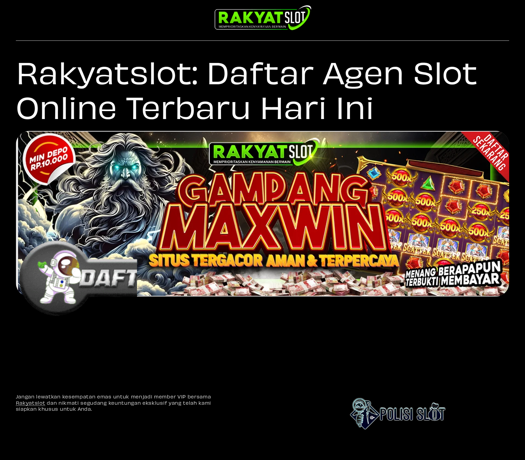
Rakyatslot (30, 403)
